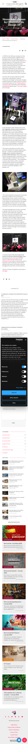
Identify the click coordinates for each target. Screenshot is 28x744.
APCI (24, 60)
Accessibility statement (14, 737)
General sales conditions (14, 727)
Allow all (14, 392)
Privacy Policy (14, 732)
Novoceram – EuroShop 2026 (13, 543)
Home (3, 38)
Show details (19, 387)
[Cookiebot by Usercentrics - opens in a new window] (17, 340)
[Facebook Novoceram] (5, 716)
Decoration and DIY (6, 440)
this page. (4, 271)
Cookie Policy (14, 734)
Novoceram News (14, 38)
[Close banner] (25, 339)
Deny (14, 403)
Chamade (7, 87)
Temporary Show (6, 84)
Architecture (5, 446)
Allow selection (14, 397)
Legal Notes (14, 724)
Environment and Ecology (7, 449)
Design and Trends (6, 443)
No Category (5, 452)
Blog (8, 38)
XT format (7, 664)
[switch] (24, 371)
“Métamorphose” (21, 83)
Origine (25, 86)
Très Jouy (19, 86)
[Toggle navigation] (3, 3)
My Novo (14, 740)
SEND (13, 423)
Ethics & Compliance (14, 729)
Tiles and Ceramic (6, 437)
